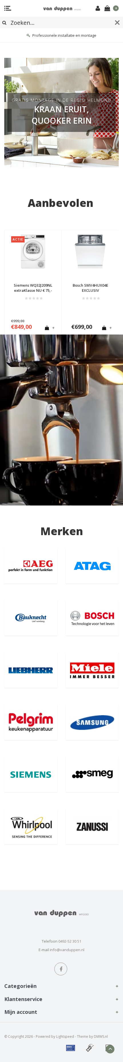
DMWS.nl (101, 1036)
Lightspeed (65, 1036)
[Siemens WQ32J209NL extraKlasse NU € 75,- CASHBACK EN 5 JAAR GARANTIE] (33, 251)
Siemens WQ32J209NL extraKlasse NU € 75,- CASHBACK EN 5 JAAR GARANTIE (33, 288)
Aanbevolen (60, 202)
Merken (61, 531)
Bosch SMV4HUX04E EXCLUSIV (90, 288)
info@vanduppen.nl (67, 949)
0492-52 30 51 (69, 941)
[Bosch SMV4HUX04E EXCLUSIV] (90, 251)
